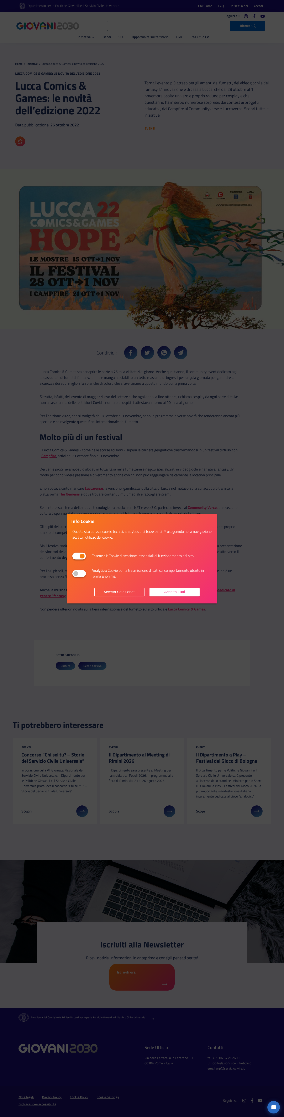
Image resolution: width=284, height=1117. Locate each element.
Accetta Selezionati (119, 592)
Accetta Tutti (174, 592)
